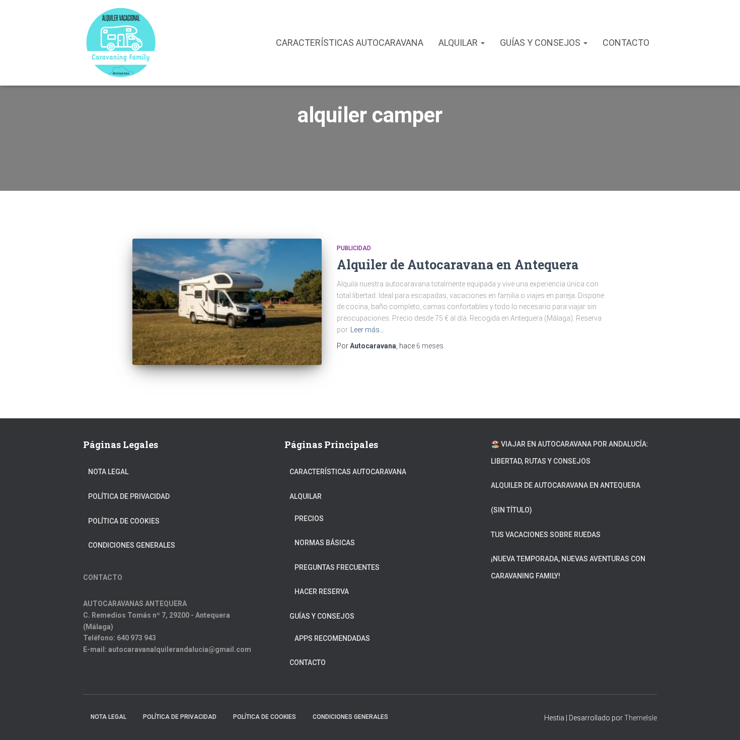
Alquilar (459, 42)
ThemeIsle (640, 718)
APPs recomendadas (332, 638)
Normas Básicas (324, 543)
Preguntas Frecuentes (337, 567)
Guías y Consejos (541, 42)
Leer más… (367, 330)
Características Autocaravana (349, 42)
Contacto (626, 42)
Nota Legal (108, 472)
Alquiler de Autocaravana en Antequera (457, 264)
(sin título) (511, 510)
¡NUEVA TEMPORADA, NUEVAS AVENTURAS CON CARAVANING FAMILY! (568, 567)
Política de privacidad (129, 496)
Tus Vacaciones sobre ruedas (546, 535)
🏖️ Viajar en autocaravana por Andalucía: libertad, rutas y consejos (569, 452)
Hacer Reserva (321, 591)
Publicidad (354, 248)
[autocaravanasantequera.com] (121, 43)
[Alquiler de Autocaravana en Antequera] (227, 302)
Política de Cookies (124, 521)
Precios (309, 518)
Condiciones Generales (131, 545)
